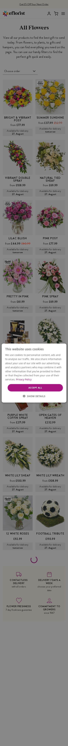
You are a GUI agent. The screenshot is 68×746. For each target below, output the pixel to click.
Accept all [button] (35, 387)
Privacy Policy (24, 379)
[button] (34, 396)
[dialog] (34, 373)
